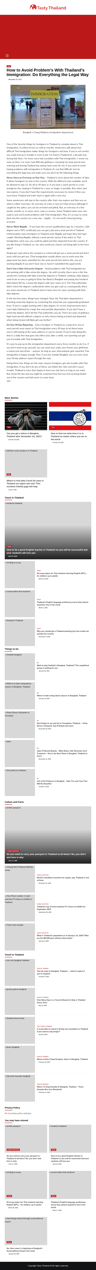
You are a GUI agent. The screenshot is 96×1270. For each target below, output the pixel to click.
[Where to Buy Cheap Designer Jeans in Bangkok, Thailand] (20, 1059)
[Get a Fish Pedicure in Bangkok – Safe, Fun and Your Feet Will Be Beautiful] (20, 782)
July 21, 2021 (12, 489)
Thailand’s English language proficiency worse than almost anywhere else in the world (68, 1204)
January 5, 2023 (44, 941)
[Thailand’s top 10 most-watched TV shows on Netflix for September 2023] (20, 908)
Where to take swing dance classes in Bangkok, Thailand (61, 696)
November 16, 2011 (15, 79)
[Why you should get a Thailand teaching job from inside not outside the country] (20, 632)
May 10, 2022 (43, 1005)
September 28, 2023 (45, 912)
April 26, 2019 (43, 1034)
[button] (7, 55)
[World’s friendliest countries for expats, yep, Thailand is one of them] (20, 879)
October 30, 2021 (13, 439)
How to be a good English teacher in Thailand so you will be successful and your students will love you (70, 1158)
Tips (8, 66)
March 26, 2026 (43, 579)
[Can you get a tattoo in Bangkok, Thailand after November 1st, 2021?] (26, 416)
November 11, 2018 (45, 759)
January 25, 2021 (44, 671)
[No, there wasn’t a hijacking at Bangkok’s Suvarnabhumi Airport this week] (26, 1231)
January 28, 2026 (13, 1254)
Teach (9, 546)
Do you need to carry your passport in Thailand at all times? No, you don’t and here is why (24, 1158)
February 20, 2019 (44, 1062)
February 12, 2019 (44, 1092)
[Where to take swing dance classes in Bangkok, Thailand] (20, 695)
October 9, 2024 (44, 976)
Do (38, 662)
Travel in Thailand (42, 968)
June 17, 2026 (12, 860)
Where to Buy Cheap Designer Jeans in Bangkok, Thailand (62, 1059)
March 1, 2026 (43, 607)
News (9, 1242)
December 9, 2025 (44, 636)
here (29, 1113)
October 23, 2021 (58, 442)
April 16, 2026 (12, 556)
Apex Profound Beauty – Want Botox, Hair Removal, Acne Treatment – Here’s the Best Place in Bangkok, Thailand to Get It (62, 753)
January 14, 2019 (44, 698)
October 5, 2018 (44, 786)
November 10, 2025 (45, 883)
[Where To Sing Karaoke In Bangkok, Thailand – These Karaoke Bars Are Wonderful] (20, 1088)
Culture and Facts (13, 851)
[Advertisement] (48, 33)
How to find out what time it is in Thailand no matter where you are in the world (69, 436)
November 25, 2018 (45, 729)
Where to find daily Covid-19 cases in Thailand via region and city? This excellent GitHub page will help (25, 484)
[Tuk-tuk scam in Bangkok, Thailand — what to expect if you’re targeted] (20, 972)
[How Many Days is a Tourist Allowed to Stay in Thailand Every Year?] (20, 1001)
